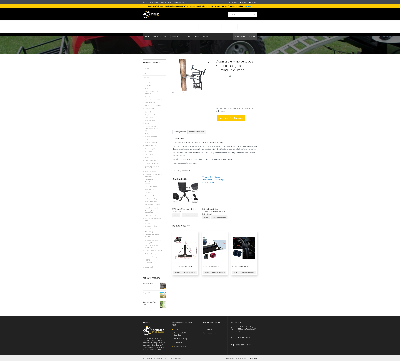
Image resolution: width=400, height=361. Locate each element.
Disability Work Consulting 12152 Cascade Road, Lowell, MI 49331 (246, 329)
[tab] (179, 132)
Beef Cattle (148, 112)
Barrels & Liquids (150, 149)
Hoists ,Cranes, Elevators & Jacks (153, 219)
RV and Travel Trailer (151, 201)
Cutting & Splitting (150, 254)
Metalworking (149, 229)
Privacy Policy (207, 329)
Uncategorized (148, 267)
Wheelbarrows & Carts (152, 163)
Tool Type (146, 82)
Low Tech (146, 78)
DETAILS (176, 215)
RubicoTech (253, 358)
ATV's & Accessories (151, 171)
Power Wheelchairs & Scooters (151, 183)
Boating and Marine (151, 196)
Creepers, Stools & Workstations (150, 212)
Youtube (254, 2)
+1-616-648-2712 (180, 2)
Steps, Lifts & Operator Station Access (151, 246)
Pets (146, 131)
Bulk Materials (149, 152)
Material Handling (150, 145)
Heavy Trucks (149, 157)
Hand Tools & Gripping (151, 215)
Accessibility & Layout (151, 208)
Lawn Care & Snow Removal (153, 100)
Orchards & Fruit (150, 103)
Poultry (147, 134)
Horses (147, 123)
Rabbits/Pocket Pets (151, 137)
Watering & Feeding (151, 142)
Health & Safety (149, 86)
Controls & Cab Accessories (153, 240)
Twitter (244, 2)
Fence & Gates (149, 118)
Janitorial (148, 89)
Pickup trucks (149, 179)
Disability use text (180, 132)
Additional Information (196, 132)
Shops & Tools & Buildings (152, 204)
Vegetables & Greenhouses (153, 105)
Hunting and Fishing (151, 199)
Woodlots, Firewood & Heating (153, 250)
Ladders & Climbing (151, 226)
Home (176, 329)
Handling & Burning (151, 257)
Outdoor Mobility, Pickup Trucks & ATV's (152, 167)
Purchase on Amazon (231, 118)
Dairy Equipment (150, 115)
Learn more (248, 6)
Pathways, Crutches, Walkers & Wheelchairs (153, 175)
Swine (146, 139)
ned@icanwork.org (243, 345)
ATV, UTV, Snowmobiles (152, 193)
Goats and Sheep (150, 120)
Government (178, 342)
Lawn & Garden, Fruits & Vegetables (152, 92)
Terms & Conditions (209, 333)
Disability (146, 68)
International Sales (180, 346)
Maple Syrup (148, 262)
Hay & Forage (149, 154)
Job (144, 73)
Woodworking (149, 232)
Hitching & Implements (151, 243)
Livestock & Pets (149, 108)
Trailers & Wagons (150, 160)
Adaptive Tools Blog (180, 339)
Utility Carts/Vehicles (151, 186)
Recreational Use (150, 189)
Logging (147, 260)
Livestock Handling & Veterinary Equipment (151, 127)
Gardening (148, 97)
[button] (209, 63)
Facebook (233, 2)
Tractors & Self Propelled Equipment (152, 235)
